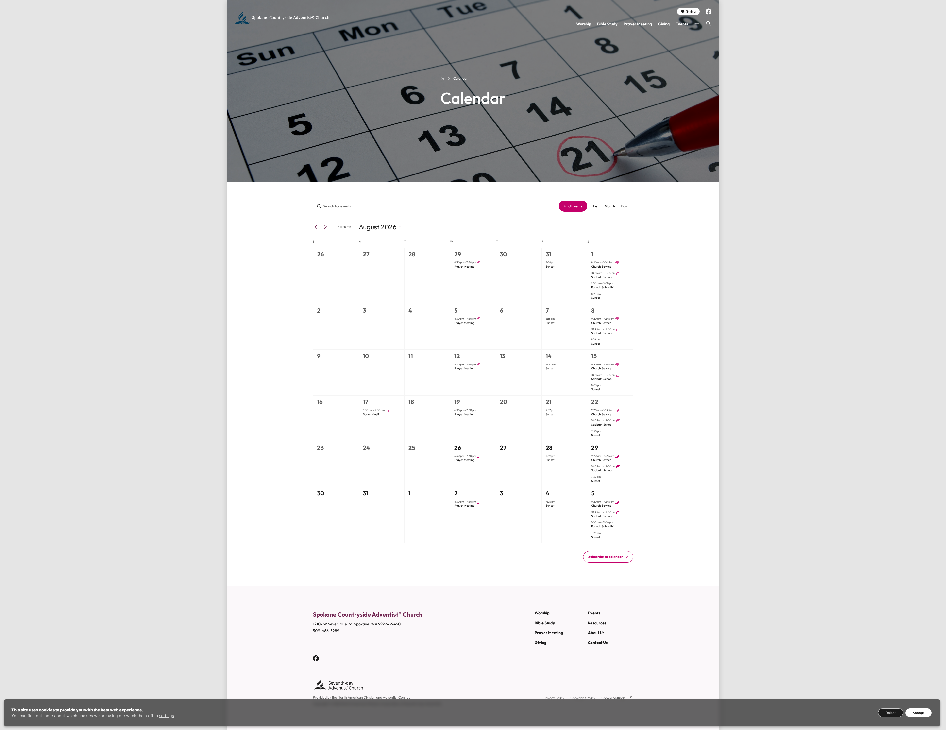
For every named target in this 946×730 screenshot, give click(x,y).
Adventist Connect (397, 697)
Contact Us (598, 642)
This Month (343, 226)
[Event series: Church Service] (617, 262)
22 (594, 401)
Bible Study (607, 23)
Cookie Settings (613, 698)
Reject (891, 713)
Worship (583, 23)
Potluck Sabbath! (602, 287)
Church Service (601, 266)
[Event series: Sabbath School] (618, 273)
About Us (596, 632)
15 (594, 356)
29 (457, 254)
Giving (691, 11)
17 (365, 401)
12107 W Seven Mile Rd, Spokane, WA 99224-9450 (357, 623)
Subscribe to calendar (605, 557)
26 (457, 447)
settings (166, 715)
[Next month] (325, 227)
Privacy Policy (553, 698)
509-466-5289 (326, 630)
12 (457, 356)
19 (457, 401)
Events (682, 23)
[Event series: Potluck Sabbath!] (615, 283)
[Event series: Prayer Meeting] (478, 262)
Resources (597, 622)
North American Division (356, 697)
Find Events (573, 206)
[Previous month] (316, 227)
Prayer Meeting (638, 23)
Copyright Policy (582, 698)
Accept (918, 713)
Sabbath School (601, 277)
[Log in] (631, 698)
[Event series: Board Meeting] (387, 410)
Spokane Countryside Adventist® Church (290, 17)
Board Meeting (372, 414)
